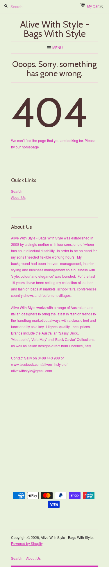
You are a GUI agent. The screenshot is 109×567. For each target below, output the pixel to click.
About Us (18, 197)
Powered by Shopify (26, 543)
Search (16, 191)
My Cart (96, 5)
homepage (30, 146)
